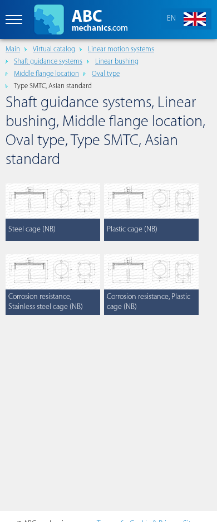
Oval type (106, 74)
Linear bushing (117, 61)
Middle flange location (46, 74)
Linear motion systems (121, 49)
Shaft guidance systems (48, 61)
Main (13, 49)
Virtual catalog (54, 49)
